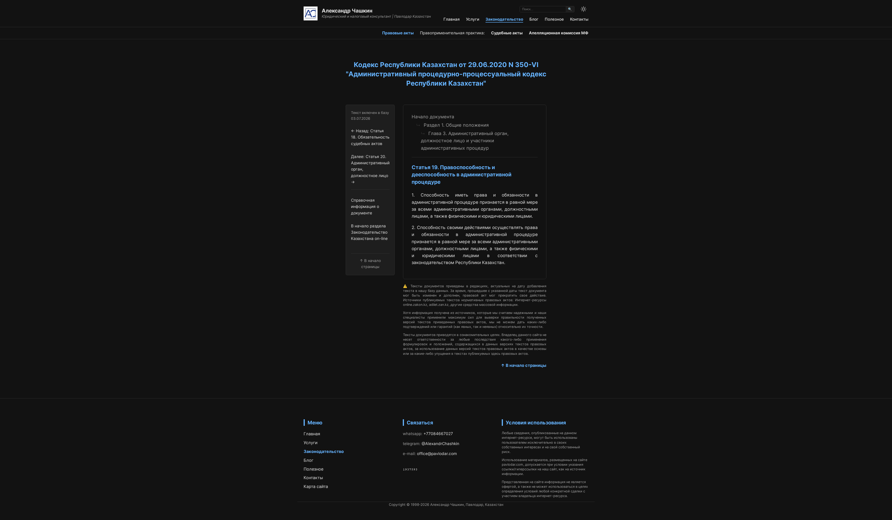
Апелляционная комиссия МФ (558, 32)
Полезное (554, 19)
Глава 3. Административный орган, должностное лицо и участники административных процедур (465, 141)
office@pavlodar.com (437, 453)
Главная (451, 19)
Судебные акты (507, 32)
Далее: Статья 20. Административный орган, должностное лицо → (370, 169)
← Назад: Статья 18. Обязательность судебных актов (370, 137)
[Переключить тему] (583, 9)
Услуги (472, 19)
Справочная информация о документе (365, 206)
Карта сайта (316, 486)
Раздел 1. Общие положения (456, 125)
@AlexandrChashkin (440, 443)
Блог (533, 19)
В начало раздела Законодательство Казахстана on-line (369, 232)
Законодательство (504, 19)
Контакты (579, 19)
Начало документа (433, 117)
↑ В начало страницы (523, 365)
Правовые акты (398, 32)
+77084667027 (438, 433)
